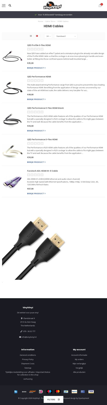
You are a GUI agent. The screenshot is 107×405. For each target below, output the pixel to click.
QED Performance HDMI (39, 76)
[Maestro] (49, 392)
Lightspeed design (68, 398)
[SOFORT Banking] (32, 392)
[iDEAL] (40, 392)
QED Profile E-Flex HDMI (39, 45)
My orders (79, 359)
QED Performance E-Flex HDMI (42, 139)
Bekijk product (36, 68)
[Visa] (91, 392)
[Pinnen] (82, 392)
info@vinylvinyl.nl (29, 337)
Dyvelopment (83, 398)
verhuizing (27, 379)
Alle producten (79, 372)
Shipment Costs (27, 363)
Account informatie (79, 355)
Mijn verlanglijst (79, 363)
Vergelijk (79, 368)
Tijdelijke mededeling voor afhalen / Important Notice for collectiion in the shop (27, 373)
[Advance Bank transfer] (24, 392)
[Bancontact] (66, 392)
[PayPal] (74, 392)
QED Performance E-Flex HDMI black (45, 108)
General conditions (28, 355)
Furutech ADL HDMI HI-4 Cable (42, 170)
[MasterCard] (57, 392)
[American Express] (15, 392)
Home (40, 21)
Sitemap (27, 368)
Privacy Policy (28, 359)
